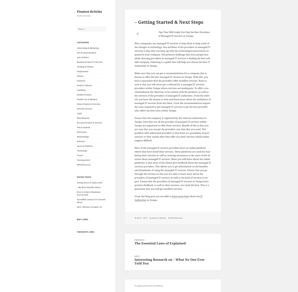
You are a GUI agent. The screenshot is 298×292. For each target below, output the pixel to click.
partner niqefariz (158, 218)
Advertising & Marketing (88, 48)
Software (81, 141)
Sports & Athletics (85, 146)
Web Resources (84, 164)
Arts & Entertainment (86, 52)
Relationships (83, 136)
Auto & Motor (83, 57)
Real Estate (82, 132)
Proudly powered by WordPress (149, 286)
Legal (79, 113)
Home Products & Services (88, 104)
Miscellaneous (83, 118)
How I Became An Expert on (89, 207)
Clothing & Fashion (85, 66)
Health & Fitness (84, 94)
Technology (82, 150)
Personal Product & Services (89, 122)
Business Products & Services (90, 62)
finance (80, 76)
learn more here (180, 196)
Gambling (81, 90)
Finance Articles (89, 11)
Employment (82, 71)
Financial (81, 80)
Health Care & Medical (87, 99)
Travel (80, 155)
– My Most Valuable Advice (89, 187)
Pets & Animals (83, 127)
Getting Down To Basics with (89, 182)
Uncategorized (83, 160)
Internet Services (84, 108)
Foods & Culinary (84, 85)
